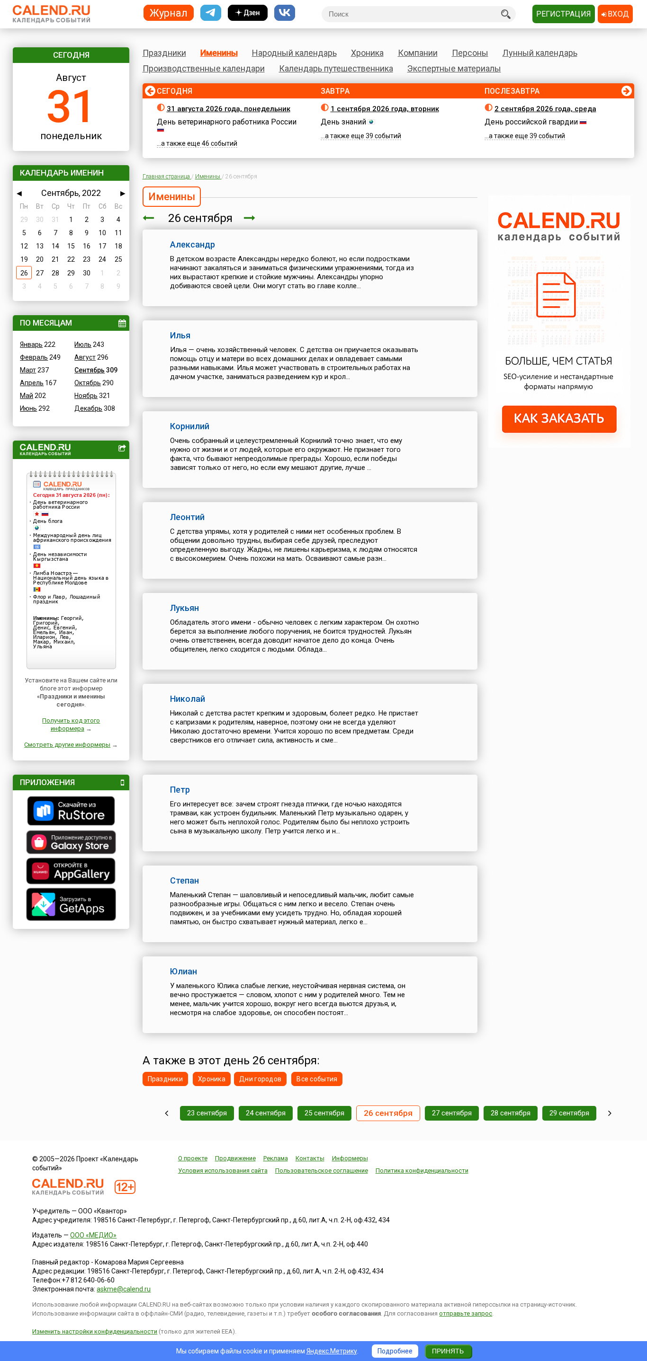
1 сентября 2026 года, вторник (385, 109)
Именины (219, 53)
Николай (187, 699)
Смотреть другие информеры (67, 744)
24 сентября (266, 1113)
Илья (180, 335)
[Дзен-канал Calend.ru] (248, 13)
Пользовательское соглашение (321, 1170)
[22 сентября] (166, 1113)
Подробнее (395, 1351)
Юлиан (183, 971)
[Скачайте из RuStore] (71, 812)
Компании (418, 53)
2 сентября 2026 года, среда (545, 109)
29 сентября (569, 1113)
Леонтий (187, 517)
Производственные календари (204, 68)
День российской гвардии (531, 121)
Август (85, 357)
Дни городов (260, 1079)
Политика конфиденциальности (422, 1170)
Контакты (310, 1158)
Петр (180, 790)
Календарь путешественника (336, 68)
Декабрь (88, 408)
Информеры (350, 1158)
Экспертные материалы (454, 68)
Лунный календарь (540, 53)
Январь (31, 344)
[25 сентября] (148, 218)
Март (28, 370)
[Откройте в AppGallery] (71, 872)
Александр (192, 244)
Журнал (169, 12)
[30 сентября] (610, 1113)
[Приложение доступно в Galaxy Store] (71, 843)
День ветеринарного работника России (227, 121)
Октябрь (87, 383)
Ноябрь (86, 395)
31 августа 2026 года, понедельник (228, 109)
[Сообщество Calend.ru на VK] (284, 13)
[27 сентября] (249, 218)
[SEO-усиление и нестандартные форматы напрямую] (559, 445)
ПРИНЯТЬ (448, 1351)
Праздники (164, 53)
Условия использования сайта (223, 1170)
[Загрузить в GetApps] (71, 905)
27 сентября (452, 1113)
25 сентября (324, 1113)
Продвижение (235, 1158)
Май (26, 395)
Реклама (275, 1158)
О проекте (192, 1158)
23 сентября (207, 1113)
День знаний (343, 121)
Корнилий (189, 426)
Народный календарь (294, 53)
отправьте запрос (465, 1313)
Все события (317, 1079)
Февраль (34, 357)
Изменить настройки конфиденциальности (94, 1331)
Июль (82, 344)
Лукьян (184, 608)
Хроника (367, 53)
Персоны (470, 53)
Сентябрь (89, 370)
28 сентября (510, 1113)
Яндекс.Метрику (331, 1351)
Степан (184, 880)
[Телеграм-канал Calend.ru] (210, 13)
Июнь (28, 408)
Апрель (32, 383)
